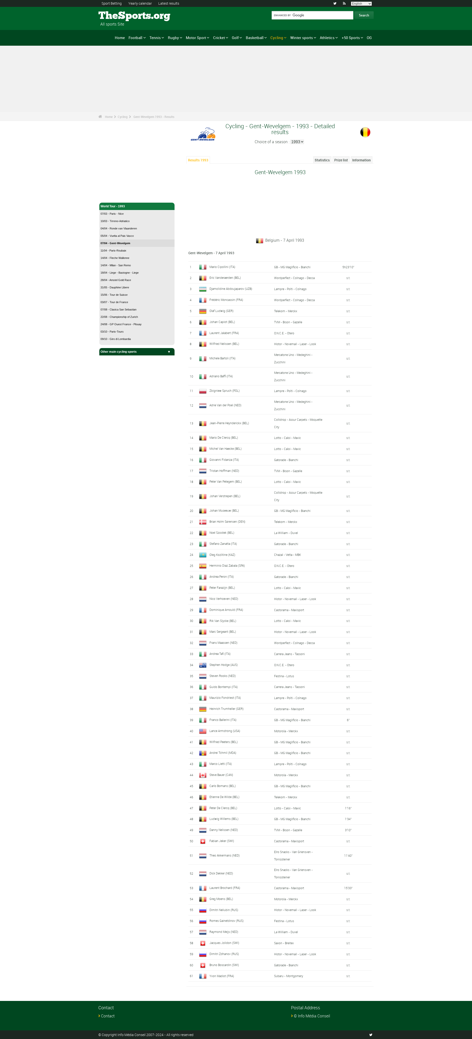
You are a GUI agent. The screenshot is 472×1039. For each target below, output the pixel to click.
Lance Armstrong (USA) (224, 731)
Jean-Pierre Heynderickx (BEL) (229, 423)
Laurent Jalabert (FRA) (224, 333)
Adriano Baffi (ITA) (221, 376)
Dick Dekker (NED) (221, 873)
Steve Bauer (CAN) (221, 775)
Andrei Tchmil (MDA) (222, 753)
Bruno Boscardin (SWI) (224, 965)
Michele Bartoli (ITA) (222, 358)
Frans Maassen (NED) (223, 643)
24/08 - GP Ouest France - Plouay (121, 324)
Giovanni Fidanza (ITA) (224, 460)
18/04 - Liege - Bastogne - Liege (120, 272)
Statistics (322, 160)
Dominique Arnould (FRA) (226, 610)
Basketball (255, 37)
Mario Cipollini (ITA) (222, 267)
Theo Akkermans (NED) (224, 855)
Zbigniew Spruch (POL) (224, 391)
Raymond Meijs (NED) (223, 932)
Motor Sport (196, 37)
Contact (108, 1016)
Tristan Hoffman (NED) (224, 471)
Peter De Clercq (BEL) (223, 808)
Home (120, 37)
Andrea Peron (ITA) (221, 576)
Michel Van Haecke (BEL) (225, 448)
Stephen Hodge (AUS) (223, 665)
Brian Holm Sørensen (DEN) (227, 521)
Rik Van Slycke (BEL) (222, 621)
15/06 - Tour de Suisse (114, 294)
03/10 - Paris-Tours (112, 331)
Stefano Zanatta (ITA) (223, 544)
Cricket (219, 37)
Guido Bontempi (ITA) (223, 687)
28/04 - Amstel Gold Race (116, 280)
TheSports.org (116, 16)
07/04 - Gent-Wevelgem (115, 243)
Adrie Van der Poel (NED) (225, 405)
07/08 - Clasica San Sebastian (118, 309)
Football (135, 37)
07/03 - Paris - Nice (112, 213)
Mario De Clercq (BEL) (223, 437)
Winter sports (301, 37)
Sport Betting (112, 3)
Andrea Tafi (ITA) (220, 654)
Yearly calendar (140, 3)
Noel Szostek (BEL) (221, 532)
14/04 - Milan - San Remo (116, 265)
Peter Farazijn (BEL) (222, 588)
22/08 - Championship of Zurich (119, 316)
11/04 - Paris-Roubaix (113, 250)
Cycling (276, 37)
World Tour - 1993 (113, 206)
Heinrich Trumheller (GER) (226, 709)
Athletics (327, 37)
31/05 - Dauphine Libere (115, 287)
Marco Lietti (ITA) (220, 764)
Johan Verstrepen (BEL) (224, 496)
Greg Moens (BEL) (221, 899)
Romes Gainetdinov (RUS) (226, 921)
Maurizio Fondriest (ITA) (225, 698)
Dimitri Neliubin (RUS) (223, 910)
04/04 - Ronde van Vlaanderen (119, 228)
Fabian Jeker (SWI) (221, 841)
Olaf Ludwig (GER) (221, 311)
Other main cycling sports (119, 351)
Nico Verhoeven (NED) (223, 599)
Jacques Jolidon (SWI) (224, 943)
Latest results (168, 3)
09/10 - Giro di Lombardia (116, 338)
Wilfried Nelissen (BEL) (224, 344)
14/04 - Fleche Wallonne (115, 257)
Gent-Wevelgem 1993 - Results (153, 117)
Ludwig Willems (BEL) (223, 819)
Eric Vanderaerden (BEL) (225, 278)
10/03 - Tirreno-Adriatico (115, 221)
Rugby (173, 37)
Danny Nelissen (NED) (223, 830)
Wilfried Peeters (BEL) (223, 742)
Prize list (341, 160)
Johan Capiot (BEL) (222, 322)
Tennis (155, 37)
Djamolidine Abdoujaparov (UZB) (230, 289)
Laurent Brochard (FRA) (224, 888)
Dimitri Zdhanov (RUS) (224, 954)
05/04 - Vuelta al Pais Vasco (117, 235)
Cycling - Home (111, 196)
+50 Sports (351, 37)
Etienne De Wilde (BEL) (224, 797)
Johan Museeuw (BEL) (224, 510)
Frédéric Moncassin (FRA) (226, 300)
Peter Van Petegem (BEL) (225, 481)
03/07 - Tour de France (114, 302)
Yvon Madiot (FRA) (221, 976)
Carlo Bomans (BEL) (222, 786)
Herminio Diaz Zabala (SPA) (227, 565)
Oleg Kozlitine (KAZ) (222, 555)
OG (369, 37)
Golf (235, 37)
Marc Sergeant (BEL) (222, 631)
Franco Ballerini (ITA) (222, 720)
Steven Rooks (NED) (222, 676)
